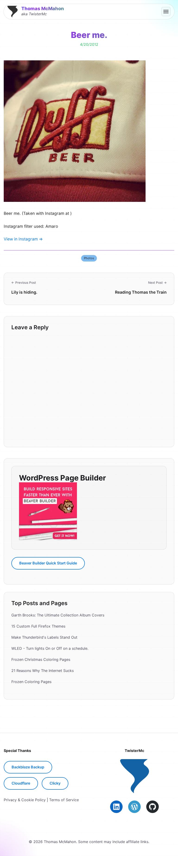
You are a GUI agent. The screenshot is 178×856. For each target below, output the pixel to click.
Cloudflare (21, 783)
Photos (89, 258)
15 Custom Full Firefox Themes (38, 626)
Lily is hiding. (24, 292)
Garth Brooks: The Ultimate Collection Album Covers (57, 615)
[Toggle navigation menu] (166, 11)
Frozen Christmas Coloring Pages (40, 659)
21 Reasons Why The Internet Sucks (42, 670)
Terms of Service (64, 799)
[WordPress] (134, 807)
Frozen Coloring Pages (31, 681)
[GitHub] (152, 807)
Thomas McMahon (42, 8)
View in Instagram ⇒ (23, 239)
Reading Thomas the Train (141, 292)
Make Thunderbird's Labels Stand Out (44, 637)
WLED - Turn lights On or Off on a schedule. (49, 648)
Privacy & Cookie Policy (25, 799)
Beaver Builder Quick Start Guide (48, 563)
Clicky (55, 783)
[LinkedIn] (116, 807)
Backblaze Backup (28, 767)
